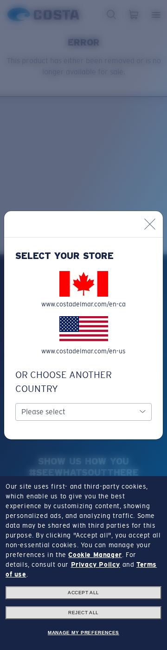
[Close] (150, 224)
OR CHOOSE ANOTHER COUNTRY (63, 382)
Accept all (83, 592)
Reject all (83, 612)
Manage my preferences (83, 632)
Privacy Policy (95, 564)
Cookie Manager (95, 554)
